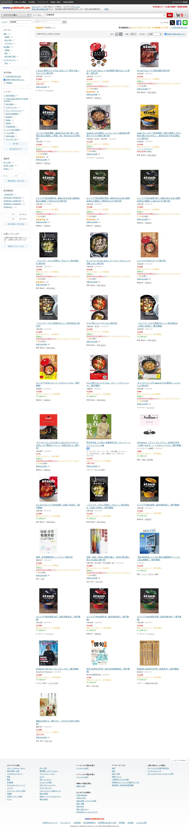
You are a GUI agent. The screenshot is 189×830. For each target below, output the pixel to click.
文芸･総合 (95, 686)
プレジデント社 (11, 139)
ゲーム (9, 799)
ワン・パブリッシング (13, 110)
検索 (64, 22)
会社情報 (130, 822)
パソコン (10, 788)
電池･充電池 (44, 793)
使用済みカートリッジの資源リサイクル (125, 782)
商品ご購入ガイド (83, 809)
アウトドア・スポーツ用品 (16, 791)
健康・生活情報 (147, 459)
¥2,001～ (7, 169)
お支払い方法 (81, 798)
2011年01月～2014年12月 (12, 197)
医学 (42, 579)
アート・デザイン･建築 (150, 574)
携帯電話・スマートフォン (49, 771)
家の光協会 (10, 104)
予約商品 (9, 83)
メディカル (8, 43)
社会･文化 (99, 581)
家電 (8, 777)
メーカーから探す (83, 768)
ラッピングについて (154, 771)
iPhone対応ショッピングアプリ (87, 812)
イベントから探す (83, 777)
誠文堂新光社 (10, 95)
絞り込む (16, 143)
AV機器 (9, 793)
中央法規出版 (10, 126)
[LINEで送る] (185, 24)
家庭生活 (98, 98)
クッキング (49, 90)
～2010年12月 (8, 194)
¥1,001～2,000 (8, 165)
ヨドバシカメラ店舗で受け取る (158, 768)
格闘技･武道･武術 (151, 683)
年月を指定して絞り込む (16, 224)
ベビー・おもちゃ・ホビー (16, 768)
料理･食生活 (152, 92)
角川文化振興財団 (12, 114)
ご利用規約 (77, 822)
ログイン (35, 7)
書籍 (5, 34)
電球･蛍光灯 (44, 799)
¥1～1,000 (7, 162)
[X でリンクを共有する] (172, 24)
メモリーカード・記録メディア (50, 791)
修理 (113, 768)
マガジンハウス (11, 107)
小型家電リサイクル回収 (120, 779)
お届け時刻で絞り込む (180, 27)
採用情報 (122, 822)
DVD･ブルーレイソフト (48, 785)
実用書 (7, 37)
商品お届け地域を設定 (40, 9)
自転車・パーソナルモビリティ (50, 796)
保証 (113, 771)
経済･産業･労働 (10, 56)
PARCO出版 (10, 136)
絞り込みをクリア (16, 149)
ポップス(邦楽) (100, 470)
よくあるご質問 (141, 822)
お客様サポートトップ (50, 822)
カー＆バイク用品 (46, 782)
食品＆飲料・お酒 (13, 771)
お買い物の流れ (82, 795)
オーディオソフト (10, 60)
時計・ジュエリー (46, 779)
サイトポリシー (65, 822)
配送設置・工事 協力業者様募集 (123, 785)
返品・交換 (116, 774)
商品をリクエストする (16, 246)
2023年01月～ (8, 207)
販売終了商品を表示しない (176, 34)
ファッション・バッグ (47, 774)
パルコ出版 (10, 133)
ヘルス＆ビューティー (14, 774)
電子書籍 (7, 47)
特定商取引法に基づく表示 (107, 822)
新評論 (8, 123)
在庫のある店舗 (41, 87)
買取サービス (116, 777)
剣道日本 (9, 117)
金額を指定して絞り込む (16, 181)
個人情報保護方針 (89, 822)
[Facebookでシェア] (178, 24)
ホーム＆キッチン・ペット (16, 785)
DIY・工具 (43, 768)
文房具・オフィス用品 (14, 796)
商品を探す (80, 806)
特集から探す (81, 786)
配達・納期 (80, 803)
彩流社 (8, 120)
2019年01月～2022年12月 (12, 204)
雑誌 (6, 53)
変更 (106, 9)
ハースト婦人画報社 (13, 130)
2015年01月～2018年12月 (12, 201)
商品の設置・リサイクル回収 (86, 801)
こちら (77, 7)
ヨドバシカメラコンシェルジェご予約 (161, 774)
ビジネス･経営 (53, 683)
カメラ (42, 777)
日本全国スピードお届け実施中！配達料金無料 (170, 7)
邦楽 (6, 63)
